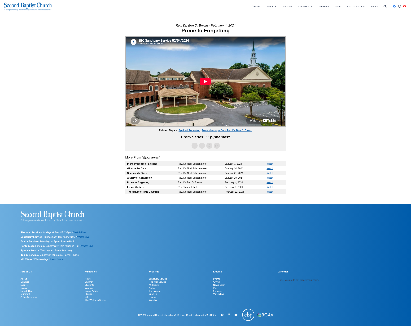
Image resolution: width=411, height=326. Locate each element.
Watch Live (79, 232)
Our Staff (25, 293)
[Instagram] (399, 6)
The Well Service (157, 281)
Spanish (153, 293)
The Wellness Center (95, 300)
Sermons (217, 291)
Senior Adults (91, 291)
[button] (385, 6)
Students (89, 284)
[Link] (333, 285)
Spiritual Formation (189, 130)
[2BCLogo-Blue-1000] (28, 6)
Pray (215, 287)
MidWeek (154, 284)
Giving (24, 287)
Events (24, 284)
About (24, 278)
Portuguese (155, 291)
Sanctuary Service (158, 278)
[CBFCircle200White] (248, 315)
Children (89, 281)
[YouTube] (404, 6)
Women (89, 287)
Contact (25, 281)
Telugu (152, 296)
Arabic (152, 287)
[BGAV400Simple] (265, 315)
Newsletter (26, 291)
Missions (89, 293)
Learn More (56, 259)
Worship (153, 300)
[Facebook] (394, 6)
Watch (270, 163)
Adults (88, 278)
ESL (86, 296)
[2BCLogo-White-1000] (205, 215)
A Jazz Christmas (29, 296)
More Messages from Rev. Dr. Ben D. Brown (227, 130)
